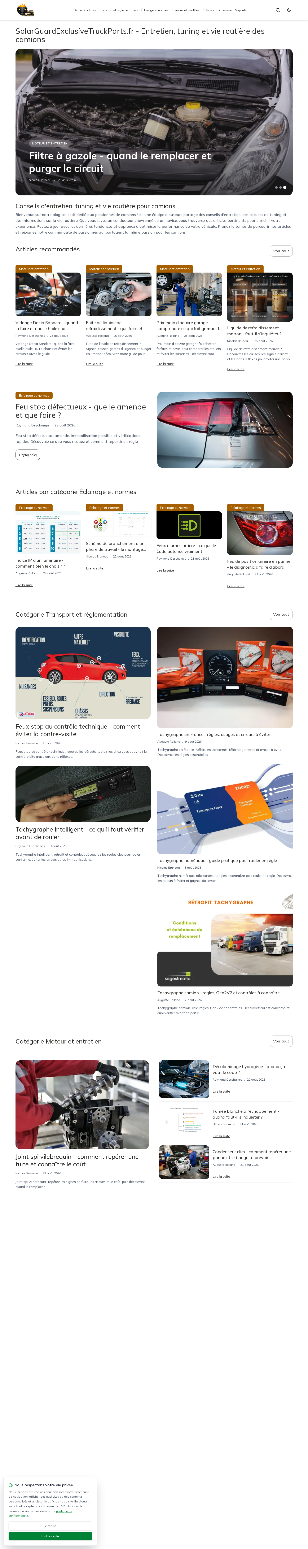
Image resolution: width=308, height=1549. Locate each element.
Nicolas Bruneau (40, 180)
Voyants (240, 10)
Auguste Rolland (97, 336)
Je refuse (50, 1526)
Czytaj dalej (28, 455)
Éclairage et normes (154, 10)
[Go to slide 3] (284, 187)
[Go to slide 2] (280, 187)
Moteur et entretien (50, 143)
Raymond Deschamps (30, 336)
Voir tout (281, 250)
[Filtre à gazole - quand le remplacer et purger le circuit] (154, 122)
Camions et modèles (185, 10)
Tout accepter (50, 1536)
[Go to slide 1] (276, 187)
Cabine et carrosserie (217, 10)
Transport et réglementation (118, 10)
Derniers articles (85, 10)
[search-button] (278, 10)
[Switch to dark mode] (289, 10)
